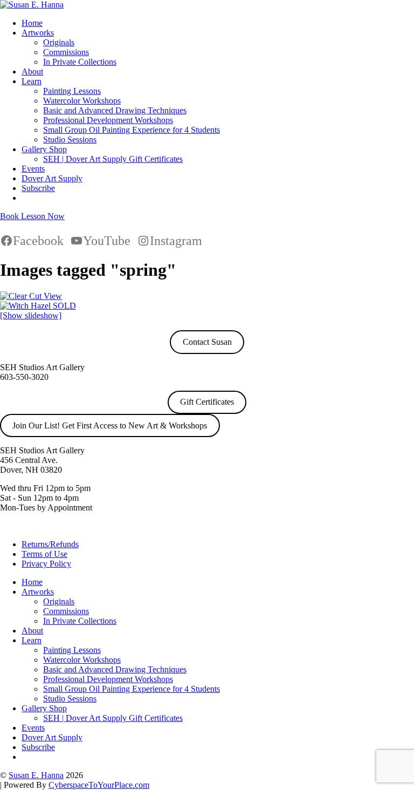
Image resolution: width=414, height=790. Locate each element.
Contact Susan (207, 341)
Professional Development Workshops (108, 120)
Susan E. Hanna (36, 775)
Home (32, 23)
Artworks (38, 32)
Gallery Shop (44, 149)
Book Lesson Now (32, 216)
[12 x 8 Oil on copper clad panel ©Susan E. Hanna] (38, 305)
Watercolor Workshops (82, 100)
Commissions (66, 52)
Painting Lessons (72, 91)
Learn (32, 81)
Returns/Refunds (50, 544)
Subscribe (38, 188)
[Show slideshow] (30, 315)
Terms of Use (44, 554)
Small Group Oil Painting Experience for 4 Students (131, 129)
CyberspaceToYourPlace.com (99, 784)
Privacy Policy (46, 563)
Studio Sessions (69, 139)
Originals (58, 42)
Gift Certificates (207, 401)
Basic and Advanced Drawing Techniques (115, 110)
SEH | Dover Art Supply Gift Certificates (113, 159)
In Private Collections (79, 61)
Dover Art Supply (52, 178)
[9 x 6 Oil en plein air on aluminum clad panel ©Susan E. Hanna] (31, 296)
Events (33, 168)
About (32, 71)
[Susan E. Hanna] (32, 4)
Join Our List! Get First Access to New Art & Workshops (109, 425)
